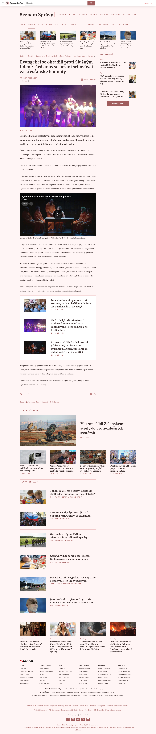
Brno (37, 402)
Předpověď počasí (70, 689)
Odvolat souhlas (99, 710)
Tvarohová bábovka (84, 677)
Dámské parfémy (75, 695)
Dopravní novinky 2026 (124, 674)
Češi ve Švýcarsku (103, 677)
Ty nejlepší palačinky (84, 668)
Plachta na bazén (60, 692)
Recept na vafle (83, 680)
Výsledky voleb (24, 674)
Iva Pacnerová (62, 497)
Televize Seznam (54, 710)
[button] (28, 35)
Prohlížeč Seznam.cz (40, 710)
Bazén (53, 692)
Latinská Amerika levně (104, 680)
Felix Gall (42, 680)
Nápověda (53, 705)
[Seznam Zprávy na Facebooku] (68, 719)
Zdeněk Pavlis (61, 605)
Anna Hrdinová (62, 519)
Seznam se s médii (67, 710)
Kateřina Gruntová (64, 540)
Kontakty (61, 705)
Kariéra (46, 705)
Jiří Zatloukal (62, 562)
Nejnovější (107, 54)
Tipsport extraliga (64, 674)
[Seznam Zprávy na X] (73, 719)
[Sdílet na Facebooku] (91, 394)
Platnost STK (121, 683)
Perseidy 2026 (80, 689)
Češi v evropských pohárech (102, 689)
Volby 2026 (23, 668)
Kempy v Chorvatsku (104, 668)
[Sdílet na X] (95, 394)
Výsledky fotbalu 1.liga (65, 671)
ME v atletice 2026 (64, 677)
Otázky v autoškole (123, 680)
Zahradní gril (105, 692)
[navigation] (3, 3)
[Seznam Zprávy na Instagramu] (78, 719)
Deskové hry (92, 695)
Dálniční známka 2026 (124, 671)
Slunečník (76, 692)
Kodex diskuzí (78, 710)
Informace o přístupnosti (97, 705)
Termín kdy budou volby (26, 677)
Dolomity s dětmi (103, 683)
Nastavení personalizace (113, 710)
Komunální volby (24, 683)
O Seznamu (39, 705)
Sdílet (94, 79)
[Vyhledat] (91, 3)
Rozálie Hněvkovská (71, 584)
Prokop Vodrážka (28, 78)
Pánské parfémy (118, 695)
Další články (118, 103)
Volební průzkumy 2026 (26, 671)
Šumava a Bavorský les (104, 674)
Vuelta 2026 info (44, 668)
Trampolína (70, 692)
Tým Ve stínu (76, 497)
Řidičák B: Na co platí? (124, 677)
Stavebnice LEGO (65, 695)
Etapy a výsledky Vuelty (46, 671)
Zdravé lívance (83, 674)
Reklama (75, 705)
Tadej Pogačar (43, 677)
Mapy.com (61, 689)
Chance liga (62, 668)
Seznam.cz (148, 3)
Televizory (100, 695)
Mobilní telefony (54, 695)
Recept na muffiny (84, 671)
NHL (60, 683)
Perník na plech (83, 683)
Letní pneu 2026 (122, 668)
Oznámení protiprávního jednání (117, 705)
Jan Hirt (42, 674)
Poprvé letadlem (102, 671)
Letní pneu (84, 695)
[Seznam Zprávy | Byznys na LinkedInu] (88, 719)
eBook (86, 79)
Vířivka (112, 692)
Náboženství (54, 402)
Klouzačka (83, 692)
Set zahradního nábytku (94, 692)
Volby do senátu (24, 680)
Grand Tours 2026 (44, 683)
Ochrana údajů (83, 705)
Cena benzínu (89, 689)
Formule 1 (62, 680)
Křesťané (44, 402)
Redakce (68, 705)
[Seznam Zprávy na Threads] (83, 719)
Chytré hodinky (108, 695)
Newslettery (88, 710)
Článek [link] (24, 199)
